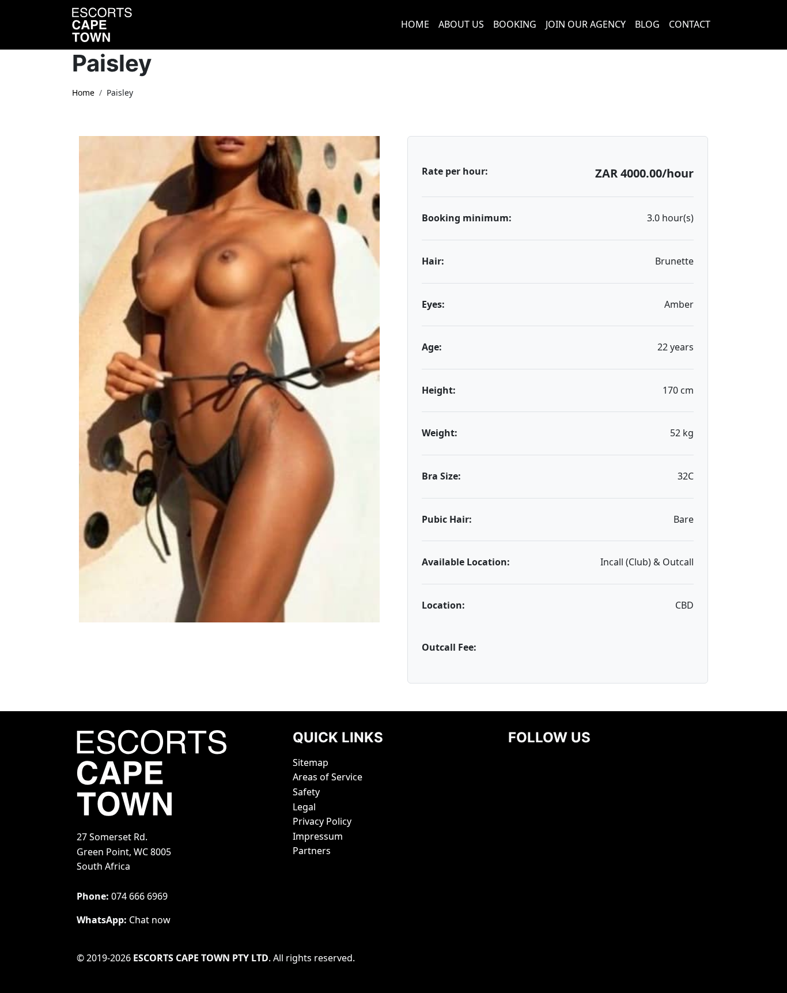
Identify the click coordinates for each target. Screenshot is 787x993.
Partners (312, 850)
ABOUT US (461, 24)
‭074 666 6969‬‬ (139, 896)
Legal (304, 807)
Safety (306, 792)
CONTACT (689, 24)
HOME (415, 24)
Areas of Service (327, 777)
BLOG (647, 24)
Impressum (318, 836)
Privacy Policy (322, 821)
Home (83, 92)
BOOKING (514, 24)
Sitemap (310, 762)
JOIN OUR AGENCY (586, 24)
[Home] (117, 24)
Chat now (150, 919)
